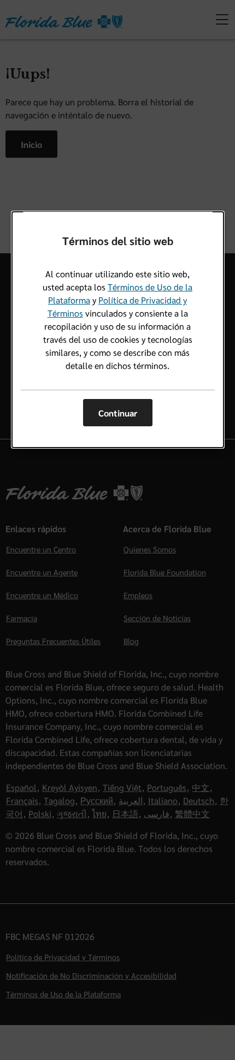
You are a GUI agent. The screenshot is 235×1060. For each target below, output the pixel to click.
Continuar (117, 413)
